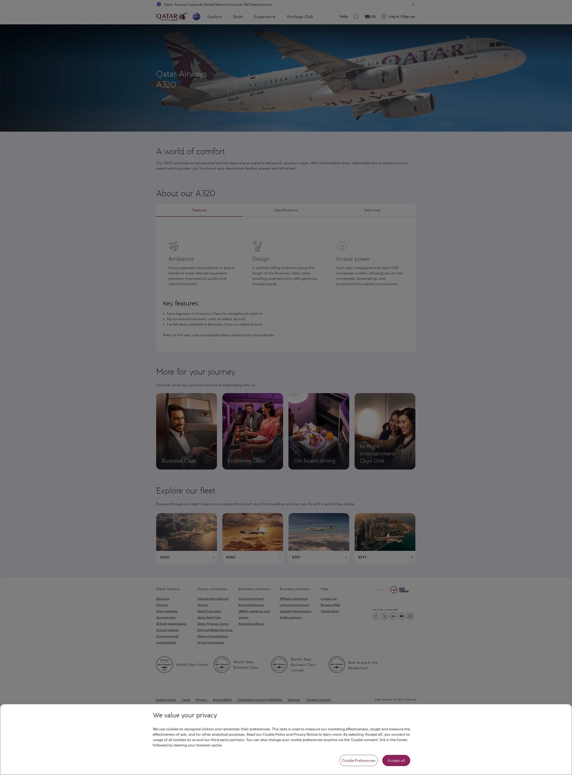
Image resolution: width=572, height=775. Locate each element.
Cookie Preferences (358, 760)
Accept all (396, 760)
